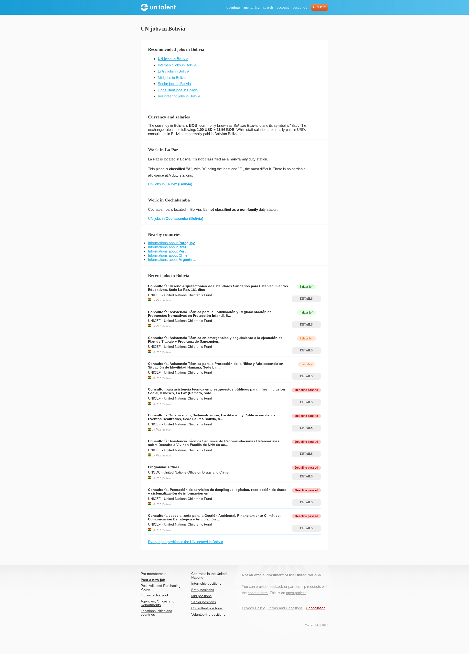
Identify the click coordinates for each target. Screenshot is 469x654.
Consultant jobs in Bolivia (178, 90)
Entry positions (202, 590)
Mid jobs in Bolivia (172, 77)
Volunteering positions (208, 614)
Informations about (171, 243)
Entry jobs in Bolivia (173, 71)
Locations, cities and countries (156, 612)
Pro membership (153, 574)
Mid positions (201, 596)
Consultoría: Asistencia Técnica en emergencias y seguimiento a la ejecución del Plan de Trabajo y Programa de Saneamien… (216, 339)
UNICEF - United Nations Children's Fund (180, 295)
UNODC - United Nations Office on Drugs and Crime (188, 472)
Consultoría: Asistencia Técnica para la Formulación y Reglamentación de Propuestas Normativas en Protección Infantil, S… (210, 313)
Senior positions (203, 602)
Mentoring (252, 7)
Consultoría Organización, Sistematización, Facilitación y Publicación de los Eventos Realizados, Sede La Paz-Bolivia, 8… (212, 417)
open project (296, 593)
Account (283, 7)
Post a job (299, 7)
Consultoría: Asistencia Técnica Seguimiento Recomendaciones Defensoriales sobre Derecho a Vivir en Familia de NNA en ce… (213, 443)
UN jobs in (170, 184)
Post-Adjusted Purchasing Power (161, 587)
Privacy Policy (253, 608)
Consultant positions (207, 608)
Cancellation (315, 608)
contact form (258, 593)
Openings (233, 7)
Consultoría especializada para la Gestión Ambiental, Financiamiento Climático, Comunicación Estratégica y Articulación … (214, 517)
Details (306, 298)
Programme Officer (163, 467)
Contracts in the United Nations (209, 575)
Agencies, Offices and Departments (157, 603)
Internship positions (206, 583)
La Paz (156, 300)
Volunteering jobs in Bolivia (179, 96)
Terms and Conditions (285, 608)
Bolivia (166, 300)
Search (268, 7)
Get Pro (319, 7)
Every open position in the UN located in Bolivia (185, 542)
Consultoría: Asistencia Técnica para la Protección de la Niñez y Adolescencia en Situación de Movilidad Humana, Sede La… (215, 365)
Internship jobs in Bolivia (177, 65)
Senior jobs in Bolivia (174, 84)
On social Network (155, 595)
